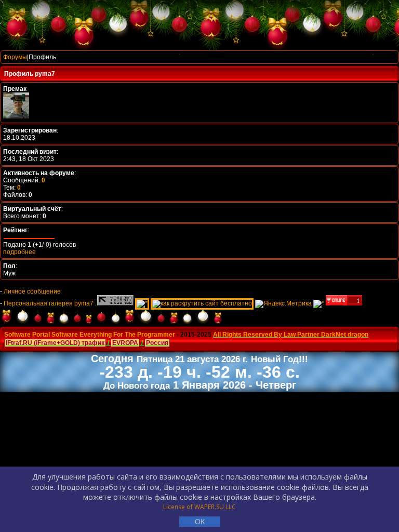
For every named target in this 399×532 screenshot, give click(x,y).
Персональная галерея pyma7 (49, 303)
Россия (157, 343)
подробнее (19, 252)
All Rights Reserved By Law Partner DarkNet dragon (290, 334)
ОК (200, 521)
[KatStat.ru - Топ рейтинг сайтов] (318, 303)
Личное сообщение (32, 291)
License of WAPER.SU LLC (199, 506)
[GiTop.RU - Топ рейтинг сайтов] (344, 303)
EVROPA (125, 343)
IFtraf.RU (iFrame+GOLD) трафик (55, 343)
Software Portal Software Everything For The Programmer (89, 334)
